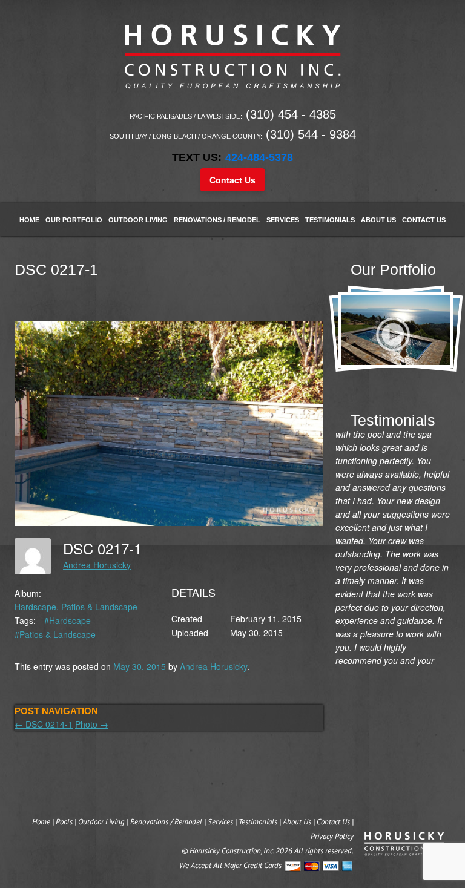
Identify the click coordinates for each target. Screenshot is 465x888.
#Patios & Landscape (55, 634)
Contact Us (232, 180)
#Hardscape (67, 620)
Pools (64, 822)
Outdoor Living (138, 219)
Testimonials (330, 219)
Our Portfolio (73, 219)
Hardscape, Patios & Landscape (76, 606)
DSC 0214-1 (44, 724)
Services (282, 219)
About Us (378, 219)
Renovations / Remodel (217, 219)
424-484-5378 (259, 157)
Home (29, 219)
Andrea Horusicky (97, 565)
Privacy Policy (332, 836)
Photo (91, 724)
